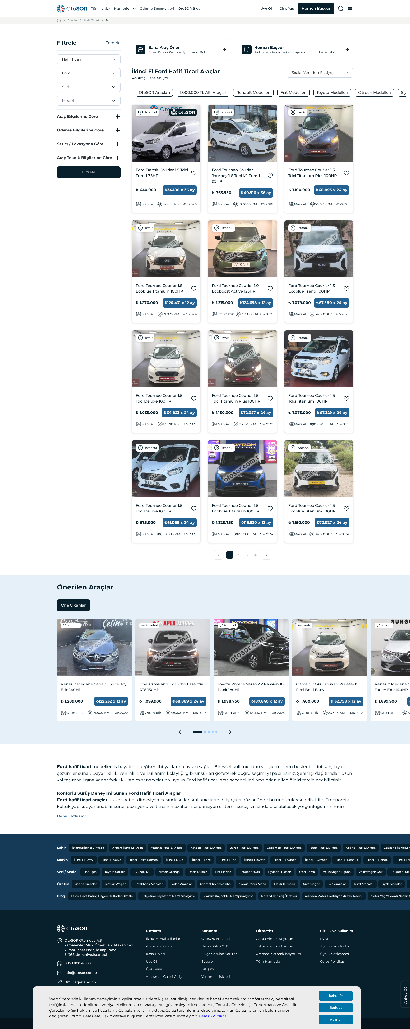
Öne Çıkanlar (73, 605)
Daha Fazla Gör (71, 816)
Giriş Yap (287, 8)
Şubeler (207, 961)
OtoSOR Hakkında (216, 939)
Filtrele (88, 172)
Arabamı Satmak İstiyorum (278, 954)
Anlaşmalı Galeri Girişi (164, 977)
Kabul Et (336, 996)
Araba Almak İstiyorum (275, 939)
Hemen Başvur (316, 8)
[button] (218, 555)
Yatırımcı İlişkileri (215, 977)
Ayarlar (336, 1019)
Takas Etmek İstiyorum (275, 946)
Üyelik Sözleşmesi (335, 954)
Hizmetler (122, 8)
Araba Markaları (159, 946)
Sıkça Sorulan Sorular (219, 954)
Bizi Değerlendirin (80, 982)
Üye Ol (266, 8)
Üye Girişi (154, 969)
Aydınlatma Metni (335, 946)
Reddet (336, 1008)
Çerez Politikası (213, 1016)
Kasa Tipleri (155, 954)
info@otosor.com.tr (81, 972)
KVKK (324, 939)
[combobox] (62, 59)
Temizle (113, 43)
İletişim (207, 969)
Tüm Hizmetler (268, 961)
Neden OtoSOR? (215, 946)
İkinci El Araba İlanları (163, 939)
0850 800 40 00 (78, 963)
